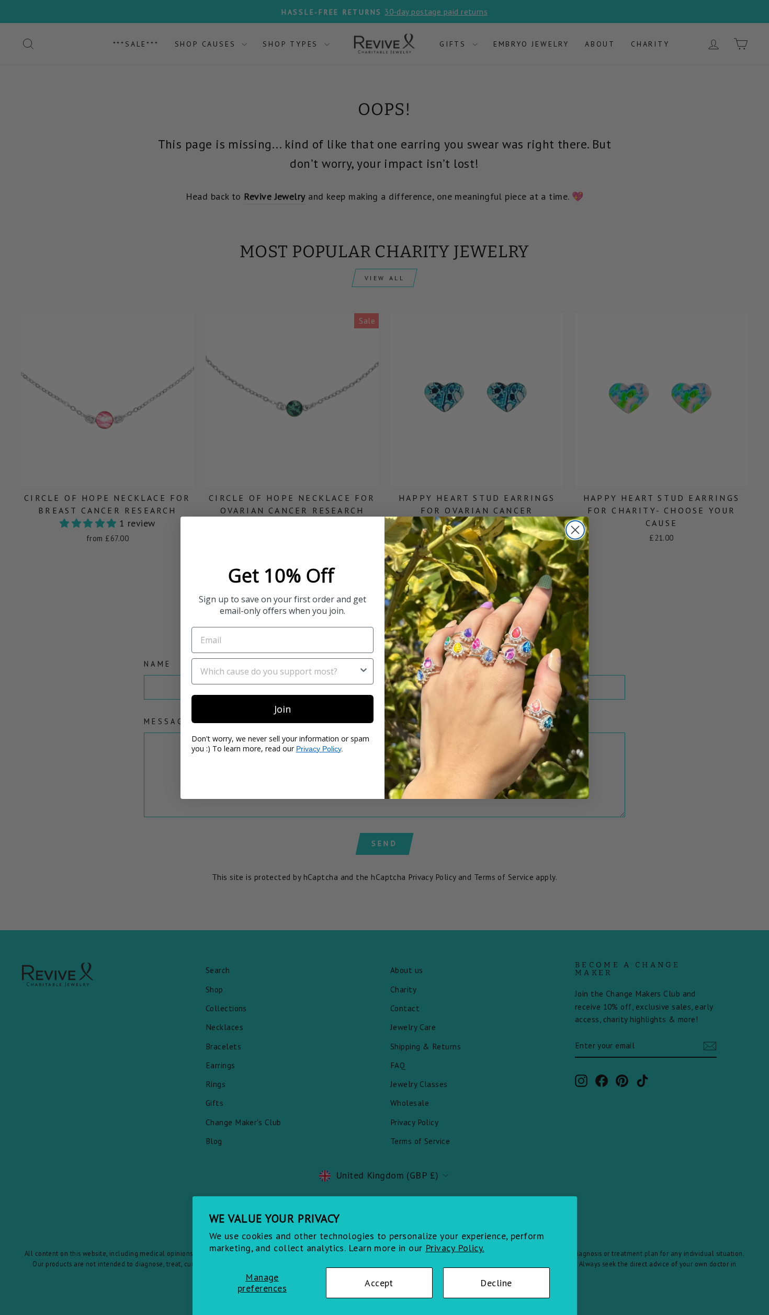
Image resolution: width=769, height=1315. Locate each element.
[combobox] (279, 670)
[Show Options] (363, 670)
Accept (379, 1283)
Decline (496, 1283)
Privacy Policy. (454, 1248)
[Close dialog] (575, 530)
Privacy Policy (318, 748)
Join (282, 708)
